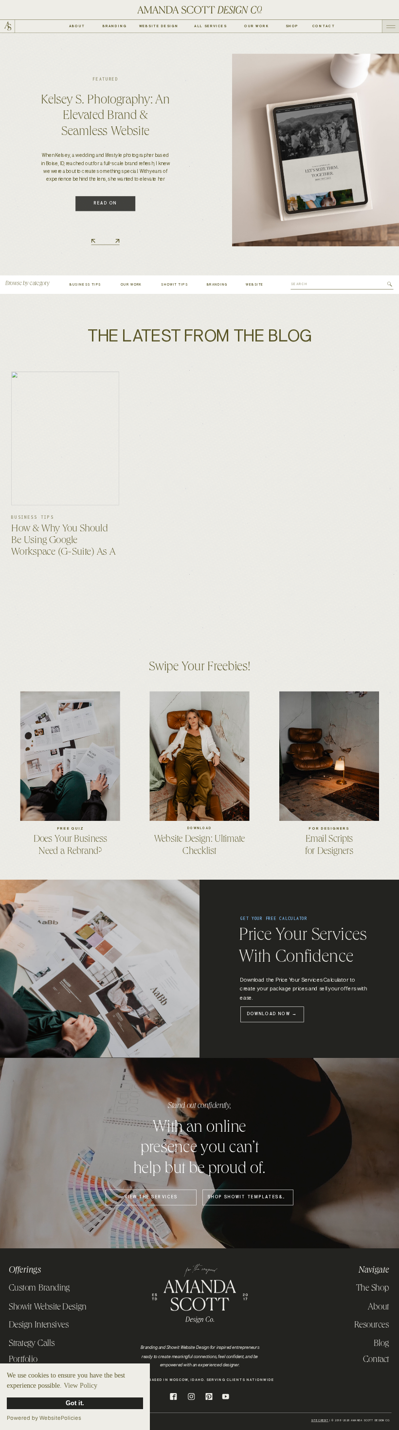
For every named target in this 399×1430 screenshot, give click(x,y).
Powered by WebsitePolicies (44, 1417)
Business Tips (32, 517)
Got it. (75, 1403)
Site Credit (319, 1420)
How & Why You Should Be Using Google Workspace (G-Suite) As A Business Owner (63, 547)
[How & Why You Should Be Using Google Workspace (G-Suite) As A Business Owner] (65, 438)
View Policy (80, 1385)
